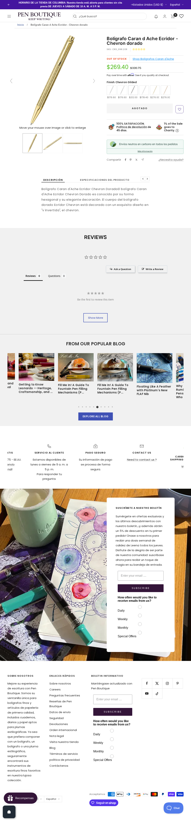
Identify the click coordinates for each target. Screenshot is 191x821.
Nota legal (56, 736)
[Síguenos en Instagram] (167, 683)
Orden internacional (63, 730)
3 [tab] (86, 407)
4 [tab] (90, 407)
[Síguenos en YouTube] (147, 693)
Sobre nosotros (60, 683)
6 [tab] (97, 407)
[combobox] (112, 16)
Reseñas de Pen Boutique (60, 703)
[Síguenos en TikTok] (157, 693)
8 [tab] (105, 407)
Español (175, 5)
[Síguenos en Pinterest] (178, 683)
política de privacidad (64, 760)
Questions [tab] (54, 276)
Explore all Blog (96, 416)
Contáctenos (58, 766)
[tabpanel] (115, 375)
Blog (52, 748)
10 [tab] (112, 407)
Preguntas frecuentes (64, 695)
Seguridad (56, 718)
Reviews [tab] (31, 276)
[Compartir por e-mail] (142, 159)
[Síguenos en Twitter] (157, 683)
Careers (55, 689)
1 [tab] (79, 407)
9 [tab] (108, 407)
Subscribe (141, 588)
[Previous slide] (11, 81)
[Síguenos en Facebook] (147, 683)
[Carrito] (173, 16)
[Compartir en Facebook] (125, 159)
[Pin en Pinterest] (130, 159)
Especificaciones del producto (104, 180)
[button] (156, 16)
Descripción (53, 180)
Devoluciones (58, 724)
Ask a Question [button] (122, 269)
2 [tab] (82, 407)
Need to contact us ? (142, 460)
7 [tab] (101, 407)
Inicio (20, 24)
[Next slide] (94, 81)
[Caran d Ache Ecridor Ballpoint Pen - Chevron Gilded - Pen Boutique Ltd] (32, 143)
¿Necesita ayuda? (171, 160)
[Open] (9, 812)
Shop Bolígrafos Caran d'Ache (153, 59)
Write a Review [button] (154, 269)
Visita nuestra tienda (64, 742)
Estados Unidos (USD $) (148, 5)
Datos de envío (60, 712)
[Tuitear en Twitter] (136, 159)
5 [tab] (94, 407)
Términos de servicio (63, 754)
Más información (145, 151)
